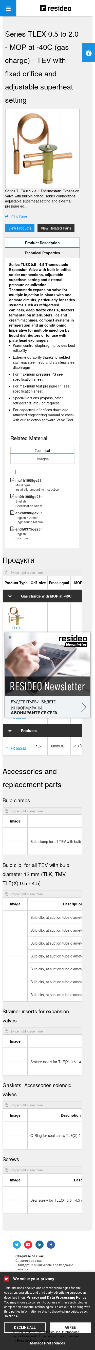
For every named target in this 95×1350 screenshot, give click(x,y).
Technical (42, 450)
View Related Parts (56, 228)
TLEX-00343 (16, 748)
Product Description (42, 242)
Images (43, 458)
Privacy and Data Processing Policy (56, 1297)
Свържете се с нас (28, 1260)
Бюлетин (21, 1269)
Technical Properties (42, 252)
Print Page (17, 216)
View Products (19, 228)
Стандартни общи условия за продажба (44, 1265)
